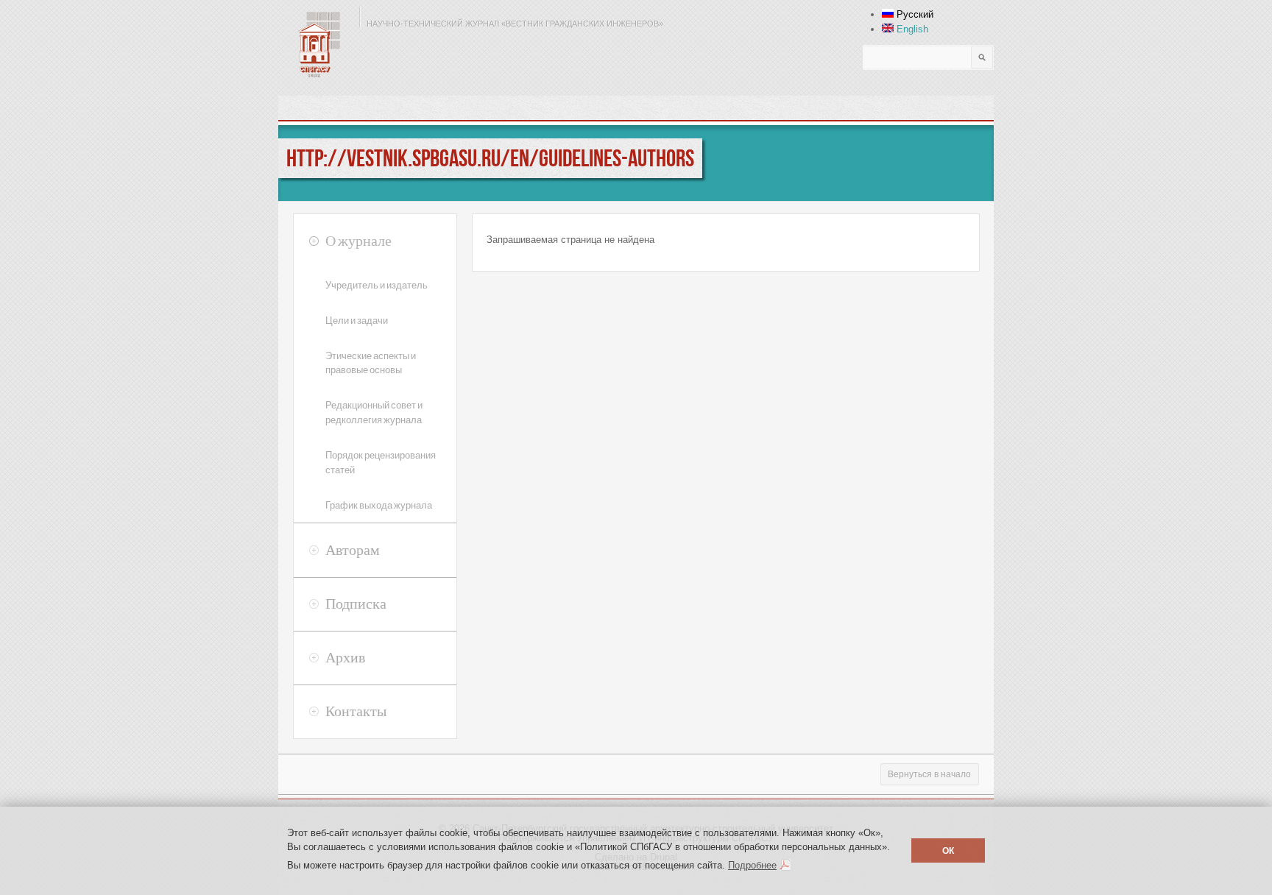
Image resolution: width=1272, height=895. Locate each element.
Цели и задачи (356, 320)
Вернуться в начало (929, 774)
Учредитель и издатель (376, 285)
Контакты (355, 711)
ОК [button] (948, 850)
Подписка (355, 603)
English (911, 29)
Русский (913, 14)
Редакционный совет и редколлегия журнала (374, 412)
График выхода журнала (378, 505)
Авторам (352, 550)
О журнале (358, 241)
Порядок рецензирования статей (380, 462)
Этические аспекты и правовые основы (370, 363)
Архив (345, 657)
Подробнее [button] (752, 865)
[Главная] (315, 44)
